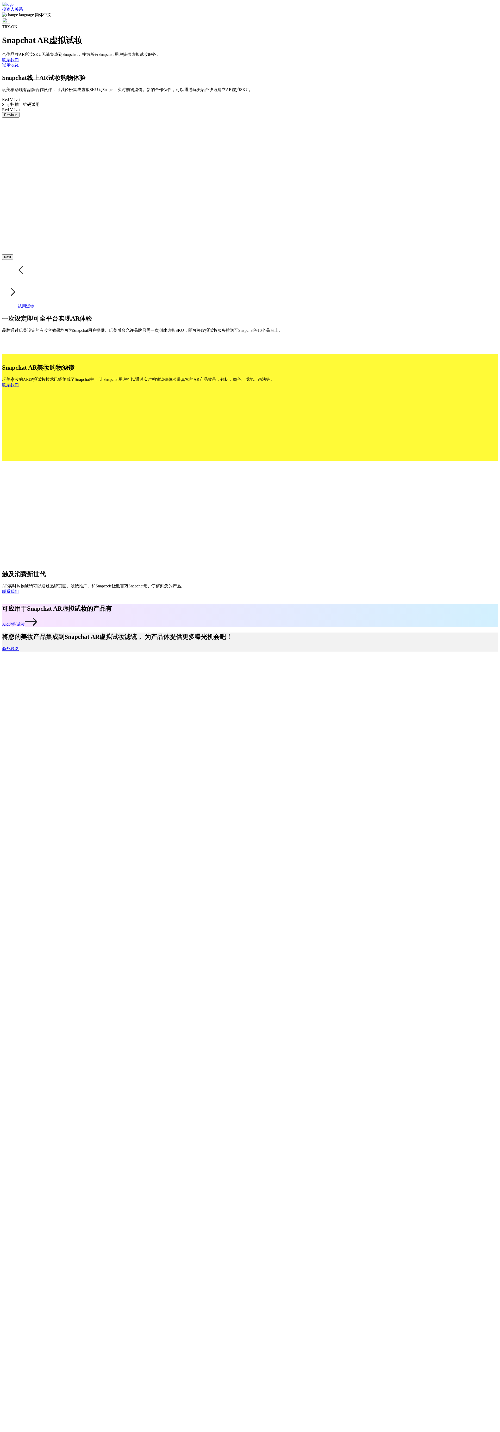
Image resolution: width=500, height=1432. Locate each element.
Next (7, 257)
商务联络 (10, 648)
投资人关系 (12, 9)
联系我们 (10, 60)
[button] (250, 15)
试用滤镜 (10, 65)
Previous (10, 115)
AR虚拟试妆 (13, 624)
